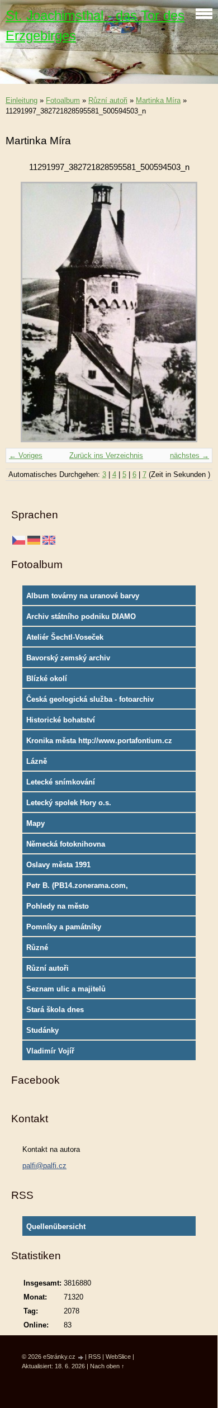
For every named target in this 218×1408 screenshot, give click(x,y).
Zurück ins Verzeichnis (106, 455)
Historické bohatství (60, 720)
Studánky (42, 1030)
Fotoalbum (63, 100)
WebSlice (118, 1356)
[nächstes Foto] (194, 312)
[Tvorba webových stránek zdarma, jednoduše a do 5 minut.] (81, 1357)
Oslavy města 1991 (58, 865)
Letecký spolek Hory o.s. (68, 803)
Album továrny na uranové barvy (82, 596)
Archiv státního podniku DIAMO (81, 616)
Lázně (36, 761)
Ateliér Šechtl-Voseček (64, 637)
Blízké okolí (46, 678)
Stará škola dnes (55, 1009)
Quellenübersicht (56, 1226)
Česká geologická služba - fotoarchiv (90, 699)
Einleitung (21, 100)
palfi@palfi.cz (44, 1165)
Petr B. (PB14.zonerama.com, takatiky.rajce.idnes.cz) (77, 888)
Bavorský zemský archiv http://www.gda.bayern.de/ (71, 660)
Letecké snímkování (60, 782)
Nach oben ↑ (107, 1366)
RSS (94, 1356)
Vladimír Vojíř (50, 1051)
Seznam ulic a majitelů (66, 989)
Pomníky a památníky (63, 927)
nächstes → (189, 455)
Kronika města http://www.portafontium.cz (99, 740)
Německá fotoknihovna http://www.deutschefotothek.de (80, 846)
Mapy (35, 823)
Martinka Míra (158, 100)
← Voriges (25, 455)
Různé (37, 947)
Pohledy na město (57, 906)
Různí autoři (107, 100)
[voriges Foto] (23, 312)
